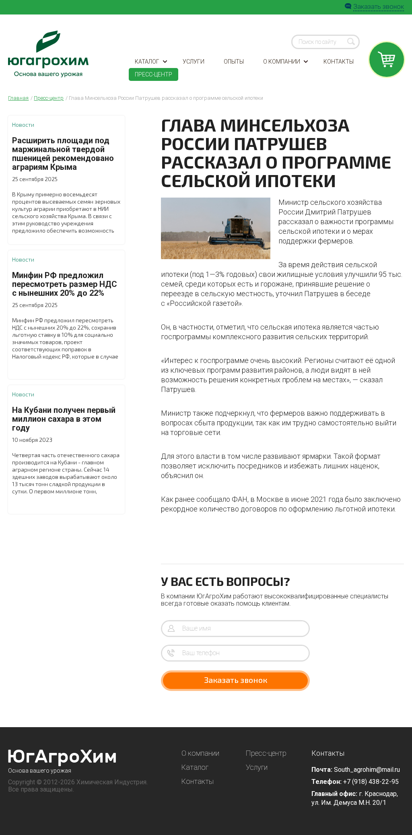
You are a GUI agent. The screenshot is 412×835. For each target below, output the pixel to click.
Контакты (338, 61)
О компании (281, 61)
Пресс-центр (153, 74)
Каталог (147, 61)
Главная (18, 98)
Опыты (234, 61)
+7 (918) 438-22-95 (371, 782)
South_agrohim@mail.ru (367, 769)
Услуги (193, 61)
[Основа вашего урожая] (62, 758)
